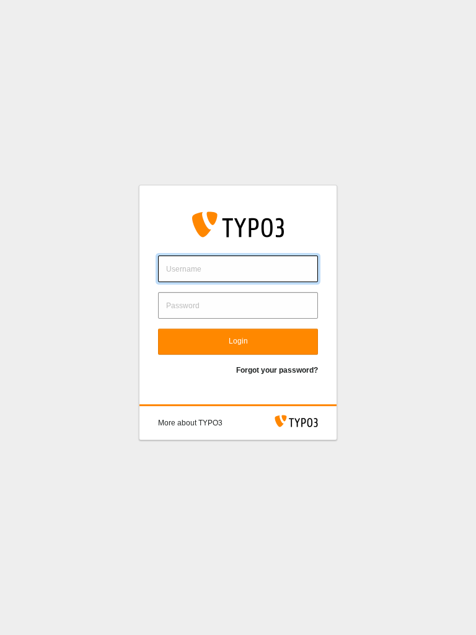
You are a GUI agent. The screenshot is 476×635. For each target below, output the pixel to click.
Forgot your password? (277, 370)
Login (238, 341)
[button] (190, 423)
